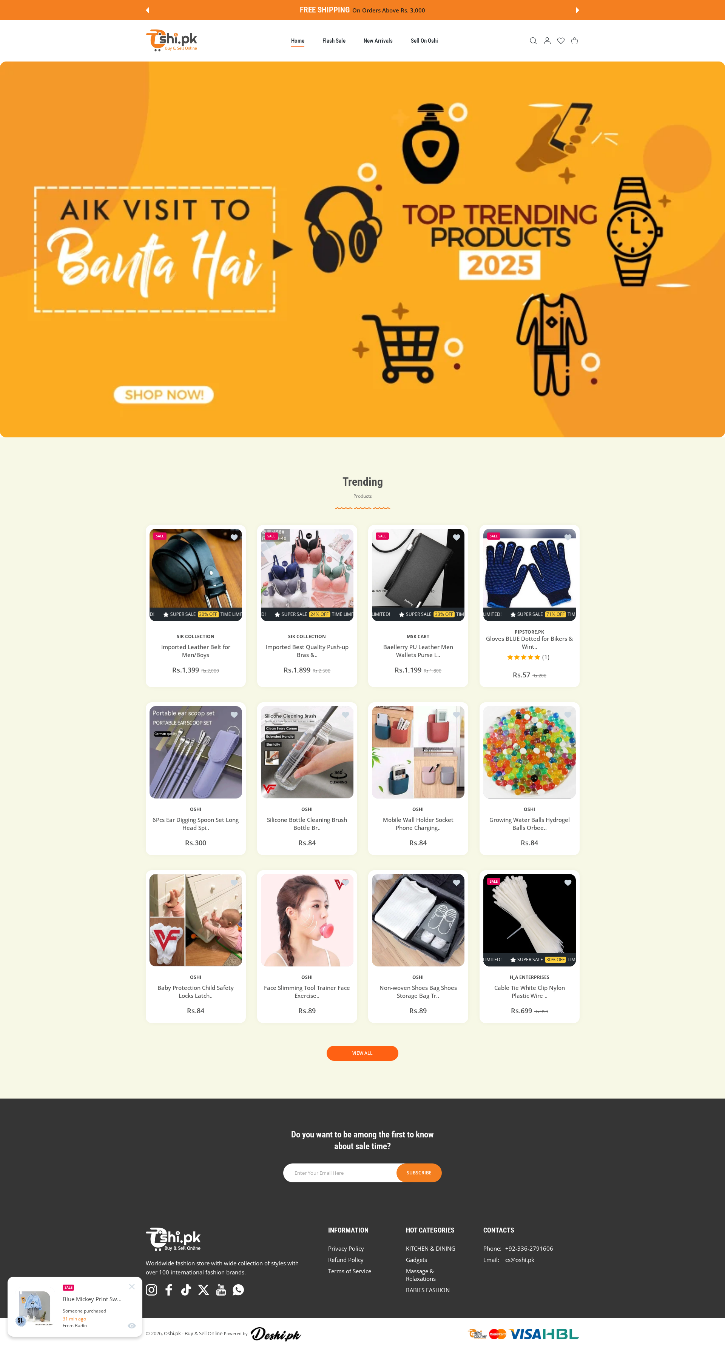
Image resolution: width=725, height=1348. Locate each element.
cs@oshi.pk (519, 1259)
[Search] (533, 41)
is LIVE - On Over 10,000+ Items (383, 10)
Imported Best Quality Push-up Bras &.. (306, 651)
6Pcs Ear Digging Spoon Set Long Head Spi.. (196, 823)
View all (362, 1053)
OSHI (195, 809)
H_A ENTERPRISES (529, 977)
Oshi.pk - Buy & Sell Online (193, 1333)
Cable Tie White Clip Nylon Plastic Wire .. (529, 991)
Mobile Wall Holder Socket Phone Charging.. (418, 823)
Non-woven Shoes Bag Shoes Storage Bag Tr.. (418, 991)
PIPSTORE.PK (529, 631)
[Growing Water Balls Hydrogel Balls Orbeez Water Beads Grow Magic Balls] (529, 752)
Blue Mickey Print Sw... (92, 1299)
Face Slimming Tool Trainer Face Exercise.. (307, 991)
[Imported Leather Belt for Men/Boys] (196, 575)
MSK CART (418, 636)
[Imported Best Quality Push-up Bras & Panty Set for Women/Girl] (307, 575)
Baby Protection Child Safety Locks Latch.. (195, 991)
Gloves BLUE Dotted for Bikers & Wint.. (529, 642)
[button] (147, 10)
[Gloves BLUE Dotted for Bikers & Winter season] (529, 575)
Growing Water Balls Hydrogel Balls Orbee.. (529, 823)
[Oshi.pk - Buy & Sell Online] (172, 41)
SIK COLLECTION (195, 636)
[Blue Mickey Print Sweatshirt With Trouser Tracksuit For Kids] (35, 1307)
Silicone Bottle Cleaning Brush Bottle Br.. (307, 823)
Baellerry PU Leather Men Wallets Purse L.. (418, 651)
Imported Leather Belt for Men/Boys (195, 651)
